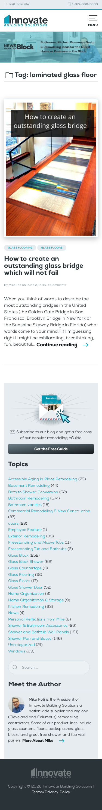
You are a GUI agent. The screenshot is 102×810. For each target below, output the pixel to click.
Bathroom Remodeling (28, 498)
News (13, 612)
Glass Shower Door (25, 587)
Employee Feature (25, 529)
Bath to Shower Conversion (33, 492)
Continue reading (56, 344)
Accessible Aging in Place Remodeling (42, 479)
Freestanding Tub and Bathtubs (37, 548)
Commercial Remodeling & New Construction (49, 511)
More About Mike (37, 740)
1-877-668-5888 (84, 4)
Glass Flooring (20, 247)
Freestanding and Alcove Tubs (36, 542)
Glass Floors (52, 247)
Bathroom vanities (25, 504)
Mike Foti (15, 285)
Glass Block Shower (26, 561)
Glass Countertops (25, 568)
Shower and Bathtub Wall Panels (38, 632)
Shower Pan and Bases (29, 638)
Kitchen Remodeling (26, 606)
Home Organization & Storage (36, 600)
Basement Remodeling (29, 485)
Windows (16, 651)
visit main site (18, 4)
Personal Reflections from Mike (36, 619)
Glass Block (18, 555)
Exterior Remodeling (26, 536)
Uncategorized (21, 644)
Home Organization (26, 593)
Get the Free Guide (51, 448)
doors (13, 523)
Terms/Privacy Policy (51, 792)
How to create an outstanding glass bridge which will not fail (43, 265)
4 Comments (57, 285)
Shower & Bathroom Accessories (37, 625)
